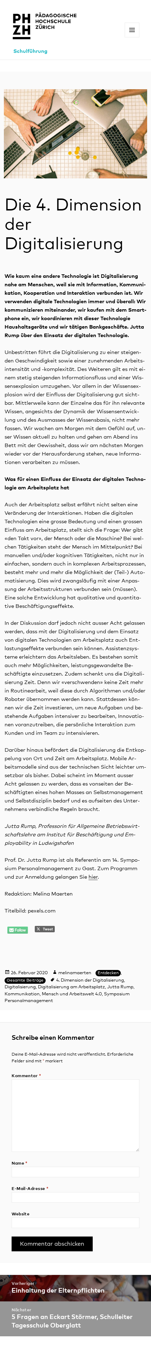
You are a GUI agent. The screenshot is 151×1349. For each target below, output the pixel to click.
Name (20, 1163)
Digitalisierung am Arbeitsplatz (71, 987)
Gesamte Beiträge (25, 980)
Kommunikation (22, 994)
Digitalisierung (20, 987)
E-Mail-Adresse (30, 1189)
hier (93, 877)
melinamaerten (74, 973)
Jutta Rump (120, 987)
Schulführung (30, 51)
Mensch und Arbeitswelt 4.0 (72, 994)
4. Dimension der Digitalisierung (90, 980)
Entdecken (108, 973)
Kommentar (26, 1076)
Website (20, 1214)
